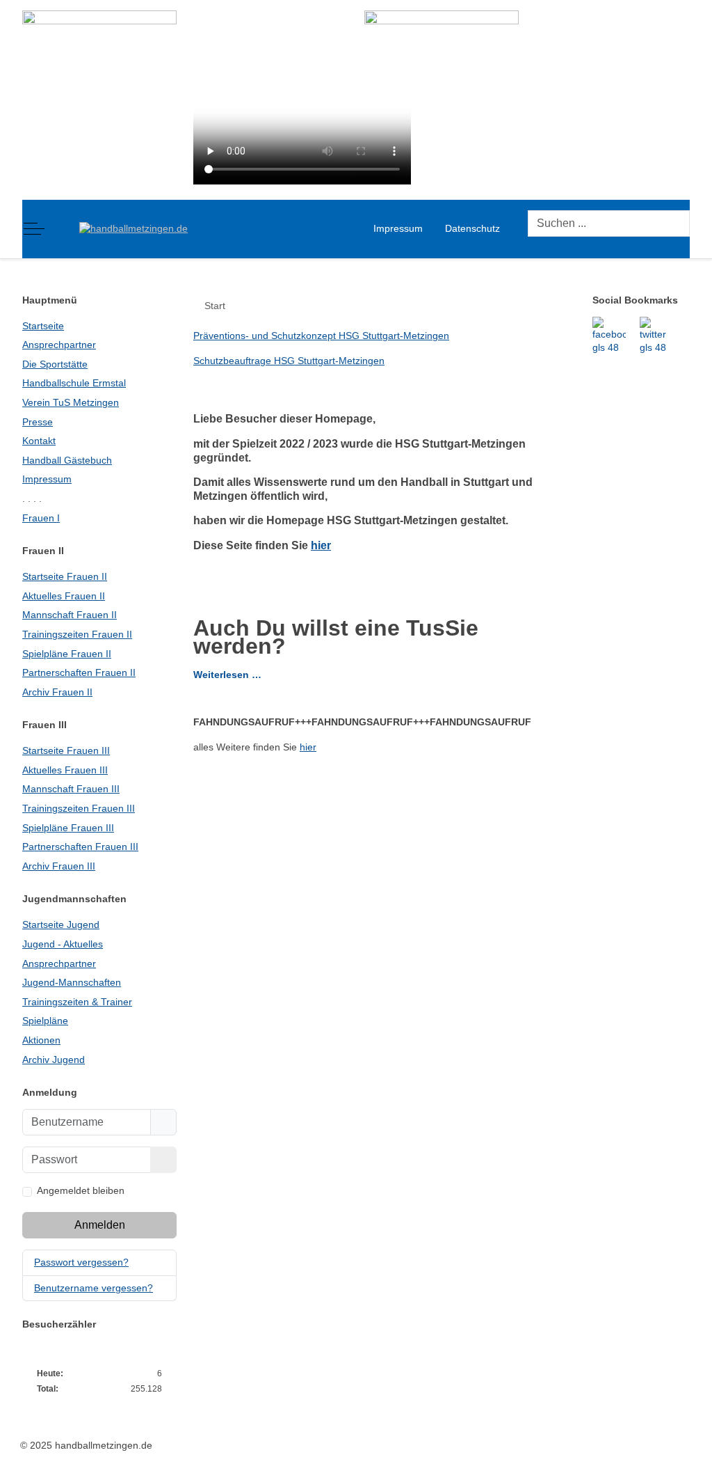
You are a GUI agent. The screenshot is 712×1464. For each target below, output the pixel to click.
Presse (37, 421)
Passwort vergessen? (81, 1262)
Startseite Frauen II (64, 576)
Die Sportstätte (55, 364)
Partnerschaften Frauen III (80, 846)
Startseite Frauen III (66, 750)
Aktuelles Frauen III (65, 770)
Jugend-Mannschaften (71, 982)
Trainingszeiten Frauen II (77, 634)
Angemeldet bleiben (80, 1190)
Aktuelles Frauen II (63, 595)
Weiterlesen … (227, 674)
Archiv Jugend (53, 1059)
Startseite (43, 325)
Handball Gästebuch (67, 460)
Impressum (47, 479)
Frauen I (41, 518)
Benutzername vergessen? (93, 1287)
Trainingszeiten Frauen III (78, 808)
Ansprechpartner (59, 344)
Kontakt (39, 440)
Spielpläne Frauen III (68, 827)
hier (321, 545)
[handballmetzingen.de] (133, 229)
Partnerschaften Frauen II (79, 672)
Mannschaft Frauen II (69, 614)
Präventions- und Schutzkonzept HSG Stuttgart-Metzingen (321, 335)
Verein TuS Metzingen (70, 402)
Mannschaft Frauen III (71, 788)
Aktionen (41, 1040)
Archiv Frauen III (58, 866)
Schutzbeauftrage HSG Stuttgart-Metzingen (289, 360)
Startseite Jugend (60, 924)
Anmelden (99, 1225)
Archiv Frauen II (57, 692)
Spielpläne (45, 1020)
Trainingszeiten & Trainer (77, 1001)
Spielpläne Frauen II (66, 653)
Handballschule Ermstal (74, 382)
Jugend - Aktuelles (62, 944)
